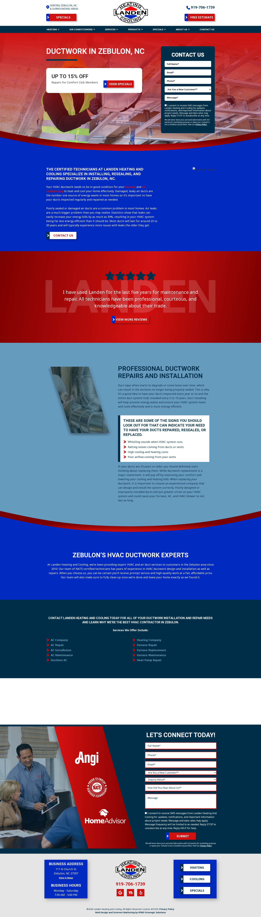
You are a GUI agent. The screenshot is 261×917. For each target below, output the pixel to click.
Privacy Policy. (201, 124)
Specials (63, 17)
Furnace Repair (147, 645)
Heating (52, 29)
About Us (181, 29)
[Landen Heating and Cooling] (130, 12)
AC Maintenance (62, 655)
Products (134, 29)
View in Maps (66, 877)
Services (110, 29)
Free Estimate (201, 17)
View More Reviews (131, 319)
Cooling (197, 879)
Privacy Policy (166, 909)
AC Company (59, 640)
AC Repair (57, 645)
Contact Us (207, 29)
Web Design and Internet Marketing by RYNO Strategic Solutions (130, 912)
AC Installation (61, 650)
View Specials (120, 84)
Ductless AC (59, 660)
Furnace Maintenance (151, 655)
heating (130, 187)
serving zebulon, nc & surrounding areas (64, 7)
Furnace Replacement (151, 650)
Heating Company (149, 640)
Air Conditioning (81, 29)
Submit (183, 836)
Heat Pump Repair (149, 660)
